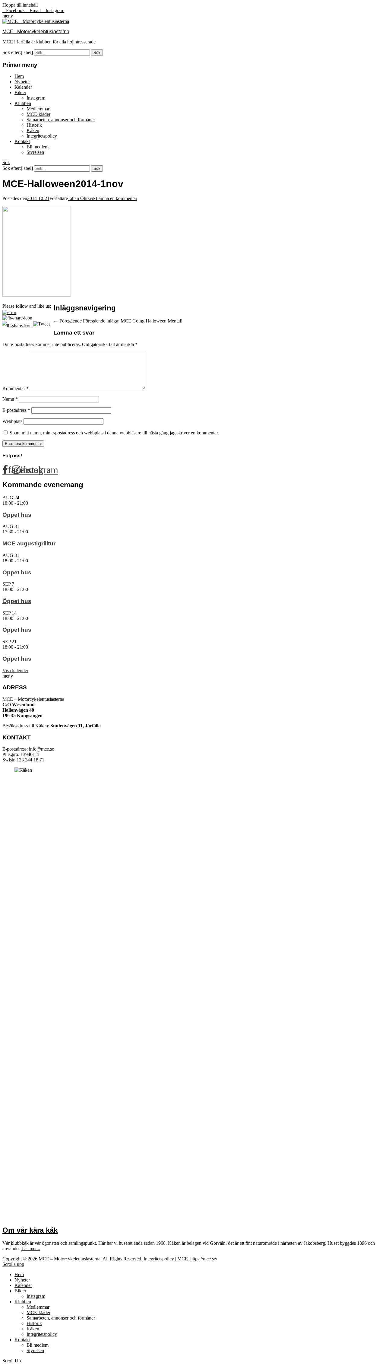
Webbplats (12, 421)
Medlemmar (38, 108)
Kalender (23, 87)
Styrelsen (35, 152)
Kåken (33, 130)
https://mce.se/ (203, 1258)
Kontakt (22, 141)
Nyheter (22, 81)
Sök (6, 162)
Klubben (22, 103)
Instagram (36, 97)
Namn (10, 399)
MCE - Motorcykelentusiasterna (35, 31)
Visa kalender (15, 670)
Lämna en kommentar (116, 198)
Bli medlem (38, 146)
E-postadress (16, 410)
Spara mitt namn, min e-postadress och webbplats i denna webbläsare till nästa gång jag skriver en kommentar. (114, 432)
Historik (34, 125)
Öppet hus (16, 515)
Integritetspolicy (42, 135)
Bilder (20, 92)
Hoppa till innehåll (20, 5)
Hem (19, 76)
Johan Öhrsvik (82, 198)
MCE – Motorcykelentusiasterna (69, 1258)
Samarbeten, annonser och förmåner (61, 119)
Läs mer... (30, 1248)
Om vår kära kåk (30, 1230)
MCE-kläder (38, 114)
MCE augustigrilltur (28, 543)
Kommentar (15, 388)
